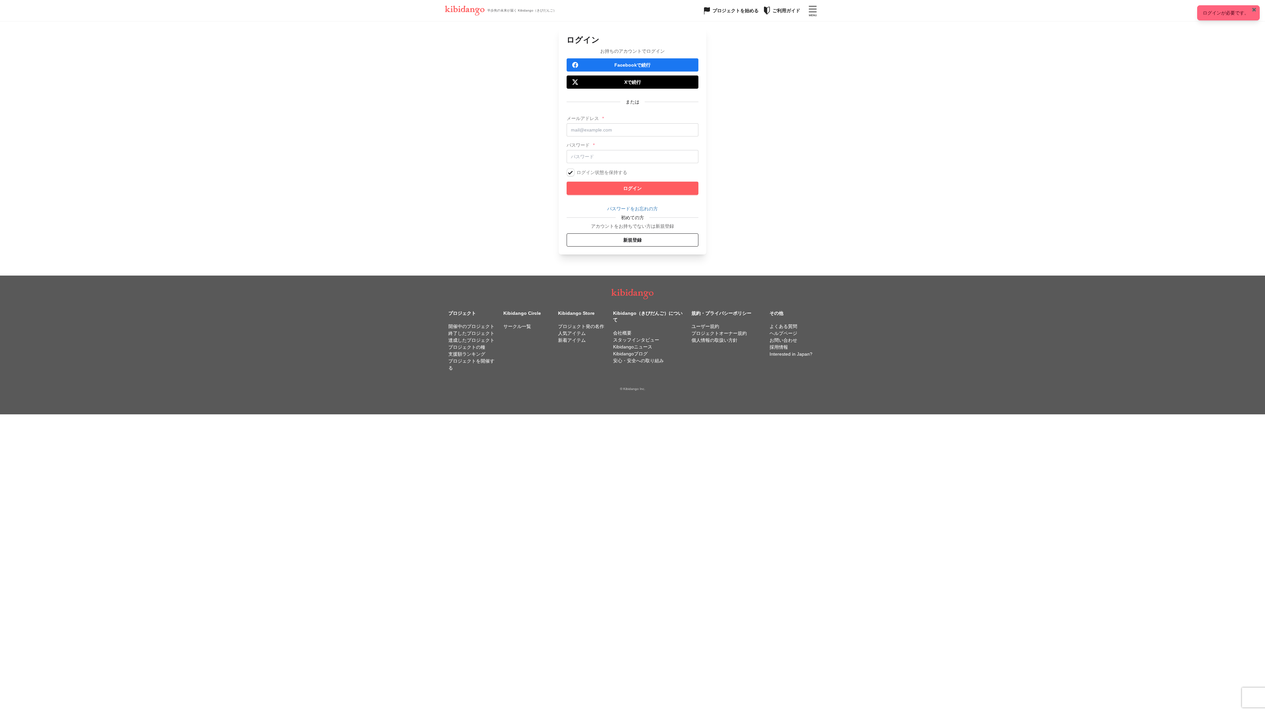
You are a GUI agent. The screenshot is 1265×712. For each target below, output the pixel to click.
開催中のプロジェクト (471, 326)
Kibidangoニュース (632, 346)
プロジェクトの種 (466, 347)
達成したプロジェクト (471, 340)
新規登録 (632, 240)
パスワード (578, 145)
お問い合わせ (783, 340)
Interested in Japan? (791, 354)
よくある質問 (783, 326)
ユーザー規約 (705, 326)
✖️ (1254, 10)
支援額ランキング (466, 354)
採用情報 (779, 347)
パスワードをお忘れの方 (632, 208)
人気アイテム (572, 333)
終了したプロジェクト (471, 333)
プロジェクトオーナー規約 (719, 333)
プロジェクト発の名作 (581, 326)
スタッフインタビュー (636, 339)
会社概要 (622, 333)
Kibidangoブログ (630, 353)
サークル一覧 (517, 326)
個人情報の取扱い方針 (714, 340)
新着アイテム (572, 340)
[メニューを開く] (812, 10)
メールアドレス (583, 118)
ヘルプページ (783, 333)
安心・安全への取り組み (638, 360)
